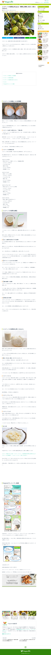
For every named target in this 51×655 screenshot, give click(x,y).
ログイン (42, 2)
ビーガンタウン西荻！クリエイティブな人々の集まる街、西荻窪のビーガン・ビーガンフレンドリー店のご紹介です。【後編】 (45, 57)
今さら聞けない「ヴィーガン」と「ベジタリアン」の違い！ (5, 618)
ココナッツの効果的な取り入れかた (10, 79)
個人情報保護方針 (41, 65)
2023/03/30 (44, 48)
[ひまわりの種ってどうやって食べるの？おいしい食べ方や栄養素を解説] (23, 613)
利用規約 (40, 66)
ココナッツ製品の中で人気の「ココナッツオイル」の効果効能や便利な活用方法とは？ (19, 453)
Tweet (8, 37)
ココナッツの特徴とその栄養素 (9, 75)
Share (20, 37)
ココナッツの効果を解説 (8, 77)
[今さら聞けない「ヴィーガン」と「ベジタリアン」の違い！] (6, 613)
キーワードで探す (42, 8)
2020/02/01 (44, 36)
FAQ (40, 25)
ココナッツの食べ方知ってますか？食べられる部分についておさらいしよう (31, 618)
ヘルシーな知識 (5, 11)
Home (3, 4)
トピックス (41, 15)
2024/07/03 (44, 42)
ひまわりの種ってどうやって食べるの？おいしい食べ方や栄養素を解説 (23, 618)
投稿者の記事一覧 (7, 633)
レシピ (40, 18)
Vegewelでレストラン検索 (8, 83)
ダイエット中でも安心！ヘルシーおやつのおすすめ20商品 (14, 618)
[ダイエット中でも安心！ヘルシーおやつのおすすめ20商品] (15, 613)
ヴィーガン (16, 11)
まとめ (4, 81)
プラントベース (22, 11)
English (47, 0)
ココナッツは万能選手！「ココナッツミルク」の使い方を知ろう (14, 455)
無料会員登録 (46, 2)
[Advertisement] (19, 65)
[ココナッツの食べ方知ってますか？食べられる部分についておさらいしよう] (32, 613)
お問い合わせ (41, 28)
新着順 (40, 13)
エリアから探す (42, 10)
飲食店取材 (41, 16)
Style (6, 4)
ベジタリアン (11, 11)
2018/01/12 (44, 59)
